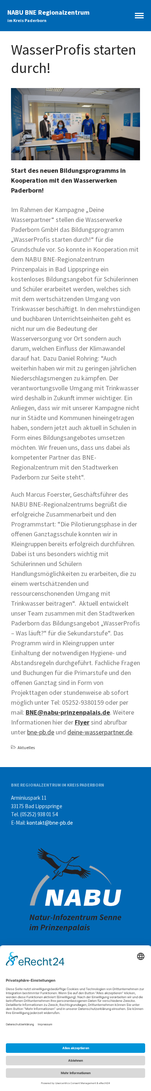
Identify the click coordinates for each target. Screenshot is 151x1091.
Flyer (82, 722)
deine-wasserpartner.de (99, 732)
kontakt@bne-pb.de (50, 822)
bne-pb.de (40, 732)
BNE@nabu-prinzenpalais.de (68, 712)
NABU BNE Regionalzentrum (48, 12)
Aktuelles (26, 747)
